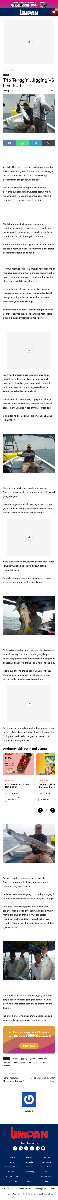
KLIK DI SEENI (29, 1045)
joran (32, 1058)
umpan (7, 1066)
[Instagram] (21, 1148)
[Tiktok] (32, 1148)
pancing (7, 1062)
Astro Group (49, 1194)
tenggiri (43, 1062)
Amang (6, 90)
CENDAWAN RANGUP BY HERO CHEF (17, 785)
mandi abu (42, 1058)
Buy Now (12, 799)
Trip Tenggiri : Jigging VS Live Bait (28, 82)
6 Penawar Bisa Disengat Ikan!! (43, 1079)
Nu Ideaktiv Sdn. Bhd (27, 1194)
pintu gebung (19, 1062)
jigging (24, 1058)
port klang (33, 1062)
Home (5, 70)
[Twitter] (26, 1148)
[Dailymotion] (43, 1148)
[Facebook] (15, 1148)
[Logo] (29, 1133)
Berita (13, 70)
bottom (15, 1058)
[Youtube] (38, 1148)
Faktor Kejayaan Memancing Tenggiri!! (13, 1079)
